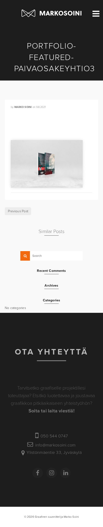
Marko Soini (23, 107)
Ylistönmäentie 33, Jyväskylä (54, 452)
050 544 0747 (54, 436)
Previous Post (18, 211)
